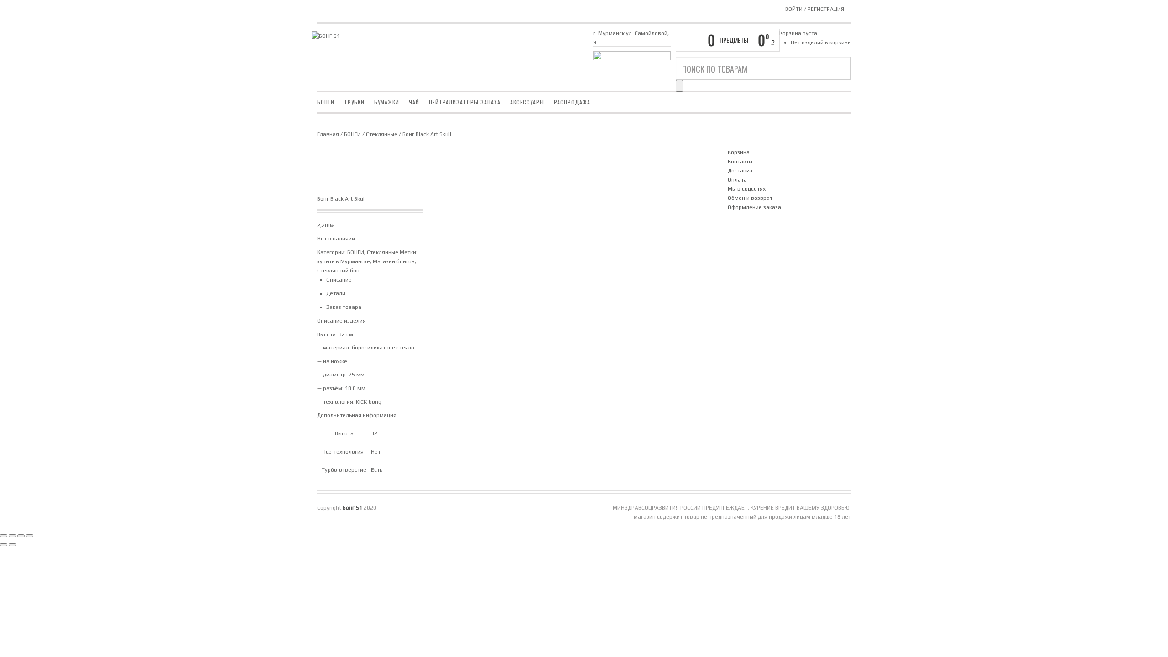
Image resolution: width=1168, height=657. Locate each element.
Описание (339, 279)
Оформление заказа (754, 207)
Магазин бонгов (394, 261)
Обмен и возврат (750, 198)
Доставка (740, 170)
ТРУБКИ (354, 102)
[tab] (520, 279)
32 (374, 433)
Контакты (740, 161)
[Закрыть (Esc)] (29, 535)
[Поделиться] (21, 535)
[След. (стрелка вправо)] (12, 544)
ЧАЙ (414, 102)
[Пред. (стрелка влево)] (3, 544)
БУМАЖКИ (386, 102)
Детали (335, 293)
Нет (376, 451)
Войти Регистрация (814, 9)
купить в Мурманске (343, 261)
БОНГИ (325, 102)
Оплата (737, 180)
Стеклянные (381, 134)
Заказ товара (343, 307)
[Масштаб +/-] (3, 535)
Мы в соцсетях (747, 189)
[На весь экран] (12, 535)
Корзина (739, 152)
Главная (328, 134)
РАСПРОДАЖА (572, 102)
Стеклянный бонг (339, 270)
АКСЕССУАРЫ (527, 102)
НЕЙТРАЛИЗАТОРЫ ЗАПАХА (465, 102)
